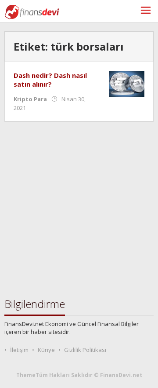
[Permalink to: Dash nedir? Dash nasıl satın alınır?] (126, 83)
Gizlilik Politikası (85, 350)
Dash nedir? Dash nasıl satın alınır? (50, 79)
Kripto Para (30, 99)
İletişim (19, 350)
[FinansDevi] (31, 11)
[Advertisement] (79, 210)
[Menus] (146, 11)
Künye (46, 350)
